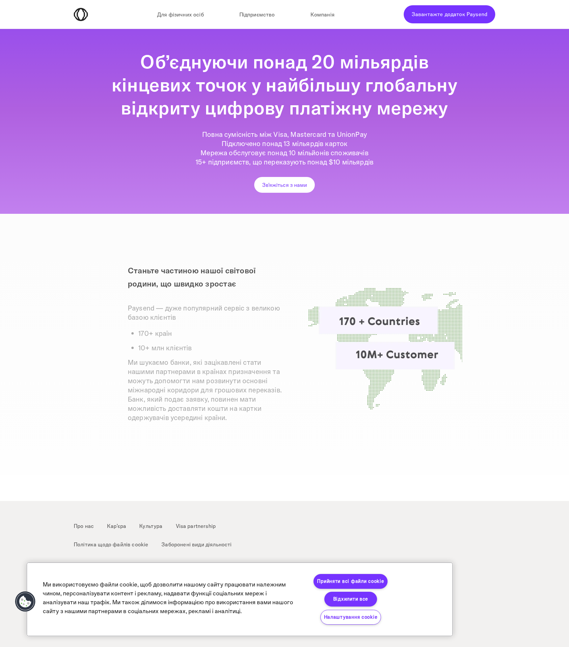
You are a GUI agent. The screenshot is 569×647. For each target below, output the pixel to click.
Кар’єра (116, 526)
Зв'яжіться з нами (284, 185)
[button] (25, 601)
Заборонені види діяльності (196, 544)
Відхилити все (350, 599)
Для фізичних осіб (180, 14)
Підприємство (257, 14)
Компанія (323, 14)
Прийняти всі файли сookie (350, 581)
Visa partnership (196, 526)
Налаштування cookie (351, 617)
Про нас (84, 526)
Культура (150, 526)
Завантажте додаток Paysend (449, 14)
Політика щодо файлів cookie (111, 544)
